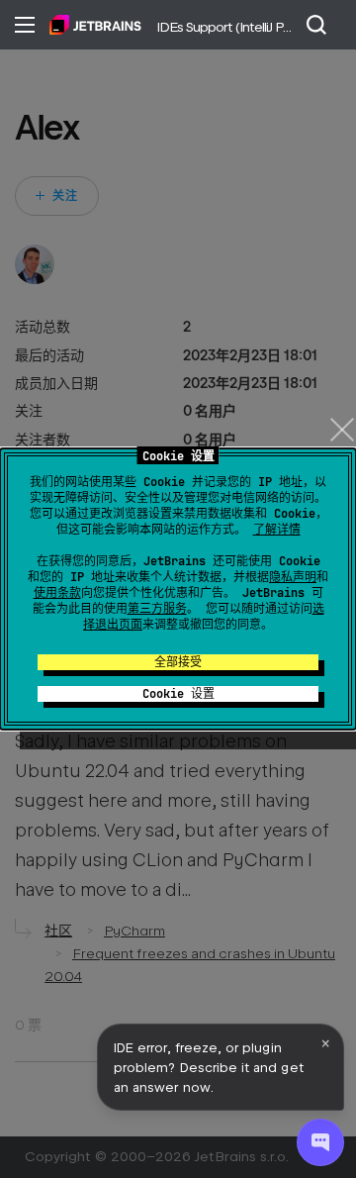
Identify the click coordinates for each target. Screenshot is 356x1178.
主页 (95, 25)
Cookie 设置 (178, 694)
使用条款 (57, 593)
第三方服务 (157, 609)
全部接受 (178, 662)
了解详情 (277, 530)
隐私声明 (292, 577)
